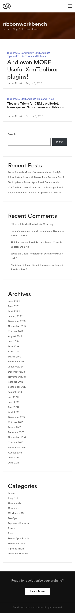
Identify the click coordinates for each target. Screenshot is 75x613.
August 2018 (15, 391)
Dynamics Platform (18, 523)
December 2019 (17, 321)
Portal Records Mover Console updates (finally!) (34, 172)
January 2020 (15, 316)
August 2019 (15, 336)
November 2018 (17, 376)
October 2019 (15, 331)
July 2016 (13, 457)
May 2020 (13, 306)
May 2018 (13, 407)
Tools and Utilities (35, 56)
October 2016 (15, 442)
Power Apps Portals (18, 538)
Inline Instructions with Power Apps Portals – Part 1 (36, 177)
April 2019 (14, 351)
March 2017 (14, 427)
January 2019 (15, 366)
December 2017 (16, 417)
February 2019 (16, 361)
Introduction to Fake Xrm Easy (36, 224)
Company (13, 508)
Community (27, 53)
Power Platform (16, 543)
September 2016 (17, 447)
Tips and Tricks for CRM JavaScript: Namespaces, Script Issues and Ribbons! (36, 105)
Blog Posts (13, 53)
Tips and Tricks (16, 56)
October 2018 (15, 381)
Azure (11, 493)
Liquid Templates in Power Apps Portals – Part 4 (34, 192)
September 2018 (17, 386)
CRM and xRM (42, 53)
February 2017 (16, 432)
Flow (10, 533)
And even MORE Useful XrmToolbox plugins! (32, 69)
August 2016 (15, 452)
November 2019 (17, 326)
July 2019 (13, 341)
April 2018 (14, 412)
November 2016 (17, 437)
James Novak (14, 83)
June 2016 (14, 462)
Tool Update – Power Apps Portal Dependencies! (34, 182)
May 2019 (13, 346)
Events (11, 528)
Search (12, 134)
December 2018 (17, 371)
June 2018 (14, 402)
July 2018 (13, 397)
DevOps (12, 518)
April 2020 (14, 311)
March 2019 (14, 356)
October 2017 (15, 422)
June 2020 (14, 301)
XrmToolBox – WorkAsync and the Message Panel (35, 187)
